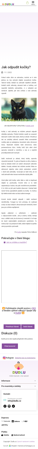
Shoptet (14, 446)
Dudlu (19, 232)
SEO (34, 308)
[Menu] (33, 3)
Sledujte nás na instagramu (25, 358)
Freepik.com (29, 126)
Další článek (27, 327)
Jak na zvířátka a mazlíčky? (16, 242)
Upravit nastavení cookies (26, 441)
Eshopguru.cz (30, 446)
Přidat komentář (9, 346)
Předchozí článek (12, 327)
